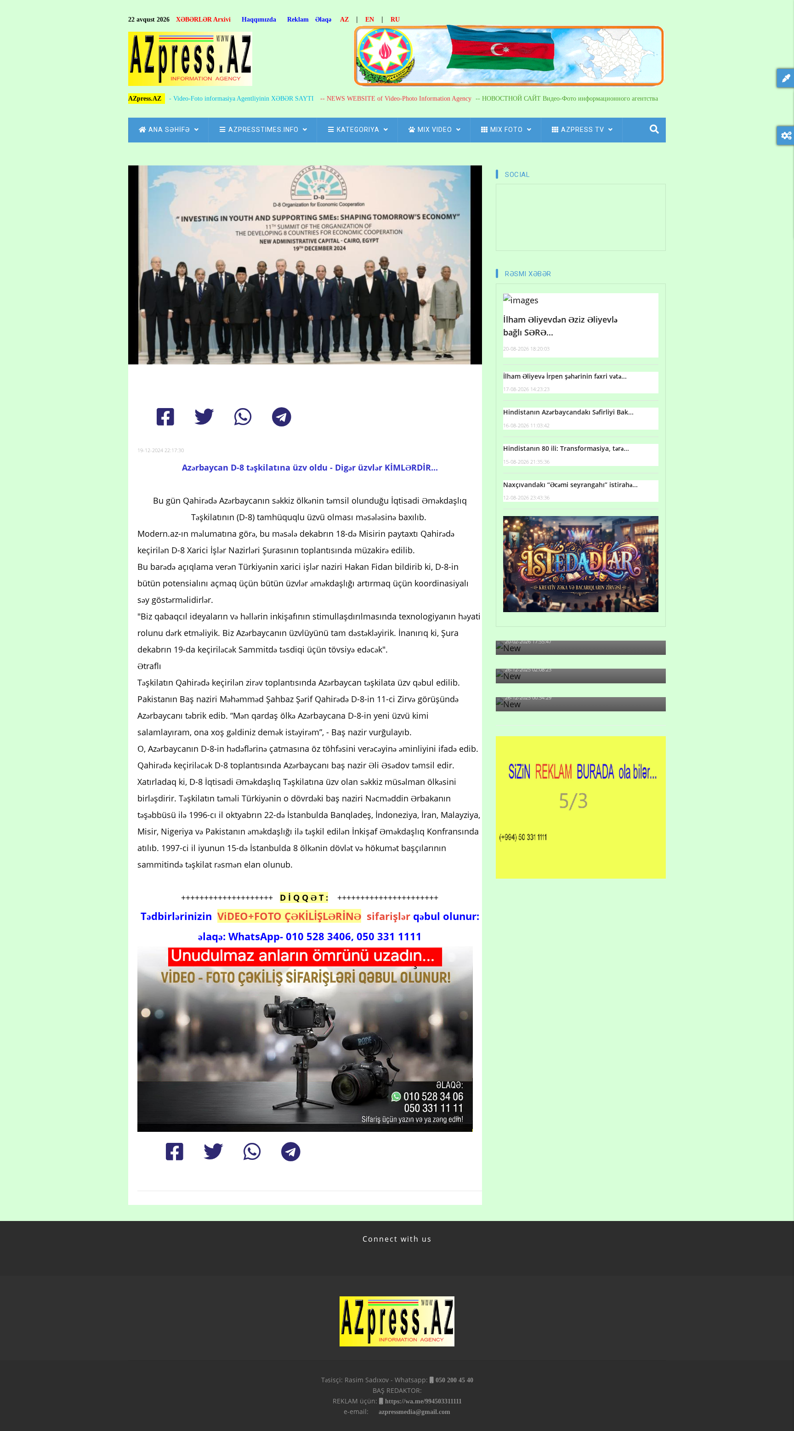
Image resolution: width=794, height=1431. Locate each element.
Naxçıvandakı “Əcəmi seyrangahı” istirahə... (570, 484)
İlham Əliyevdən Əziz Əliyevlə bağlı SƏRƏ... (560, 326)
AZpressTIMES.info (264, 129)
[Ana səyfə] (190, 61)
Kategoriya (359, 129)
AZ (344, 19)
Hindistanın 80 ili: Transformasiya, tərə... (566, 448)
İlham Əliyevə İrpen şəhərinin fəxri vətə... (565, 376)
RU (395, 19)
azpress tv (583, 129)
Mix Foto (507, 129)
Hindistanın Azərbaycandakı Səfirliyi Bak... (568, 412)
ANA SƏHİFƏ (170, 129)
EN (369, 19)
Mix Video (436, 129)
